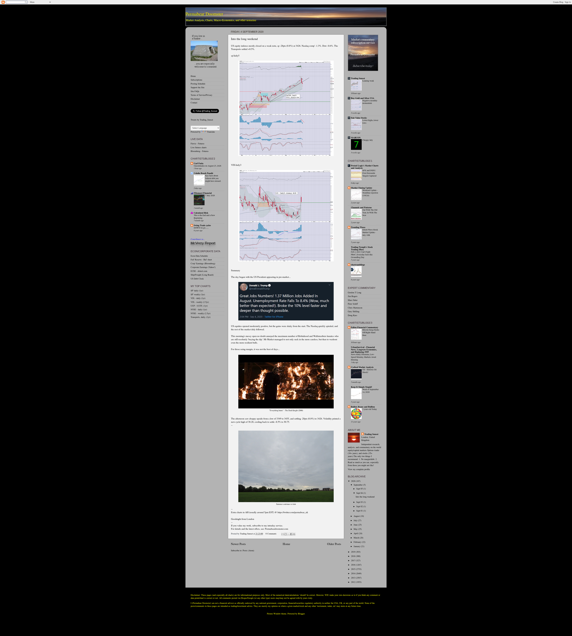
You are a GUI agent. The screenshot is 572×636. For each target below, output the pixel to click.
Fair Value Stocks (359, 117)
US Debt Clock (197, 278)
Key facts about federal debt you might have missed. (213, 178)
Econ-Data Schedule (199, 255)
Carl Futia (198, 163)
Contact (194, 102)
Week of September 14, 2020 (370, 390)
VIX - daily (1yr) (198, 298)
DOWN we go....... (201, 227)
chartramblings (358, 264)
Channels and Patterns (361, 207)
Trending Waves (358, 227)
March (357, 537)
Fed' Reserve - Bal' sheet (201, 259)
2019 (353, 551)
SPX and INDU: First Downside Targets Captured (369, 173)
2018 (353, 556)
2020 (353, 481)
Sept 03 (359, 502)
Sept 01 (359, 510)
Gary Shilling (353, 311)
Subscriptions (196, 79)
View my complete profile (359, 469)
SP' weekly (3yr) (198, 294)
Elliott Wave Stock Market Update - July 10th (370, 232)
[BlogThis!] (285, 534)
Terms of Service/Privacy (201, 95)
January (357, 546)
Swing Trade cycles (202, 225)
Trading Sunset (358, 78)
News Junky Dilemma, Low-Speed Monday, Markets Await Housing (363, 357)
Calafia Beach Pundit (203, 173)
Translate (211, 131)
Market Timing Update (361, 187)
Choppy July (367, 140)
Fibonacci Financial (203, 193)
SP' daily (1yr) (197, 290)
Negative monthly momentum (369, 102)
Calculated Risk (201, 212)
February (358, 542)
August (357, 516)
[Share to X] (288, 534)
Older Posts (334, 544)
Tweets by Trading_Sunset (202, 119)
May (356, 529)
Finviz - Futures (197, 143)
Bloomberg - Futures (200, 151)
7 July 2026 (210, 195)
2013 (353, 577)
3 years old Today (369, 409)
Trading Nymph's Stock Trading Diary (362, 248)
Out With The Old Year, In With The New (369, 213)
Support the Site (197, 87)
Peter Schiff (353, 303)
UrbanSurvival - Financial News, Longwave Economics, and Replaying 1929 (364, 349)
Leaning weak (368, 80)
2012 (353, 582)
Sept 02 (359, 506)
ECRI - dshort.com (199, 271)
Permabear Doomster (204, 14)
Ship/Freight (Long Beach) (202, 274)
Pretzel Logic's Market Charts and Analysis (365, 167)
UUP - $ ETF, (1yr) (199, 305)
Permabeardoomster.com (276, 528)
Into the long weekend (244, 39)
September (358, 484)
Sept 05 (359, 488)
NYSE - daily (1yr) (199, 309)
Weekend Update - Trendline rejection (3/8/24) (370, 193)
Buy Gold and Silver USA (362, 98)
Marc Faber (353, 300)
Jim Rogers (353, 296)
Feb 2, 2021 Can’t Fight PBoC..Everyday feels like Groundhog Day (362, 255)
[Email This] (282, 534)
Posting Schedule (198, 83)
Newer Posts (238, 544)
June (356, 524)
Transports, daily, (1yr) (200, 317)
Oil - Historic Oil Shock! (369, 371)
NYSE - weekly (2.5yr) (200, 313)
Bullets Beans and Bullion (363, 406)
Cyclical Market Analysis (362, 367)
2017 (353, 560)
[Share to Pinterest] (294, 534)
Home (286, 544)
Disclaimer (195, 98)
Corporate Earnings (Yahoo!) (203, 267)
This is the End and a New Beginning (204, 216)
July (356, 520)
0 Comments (271, 533)
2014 (353, 573)
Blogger (301, 613)
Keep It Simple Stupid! (361, 386)
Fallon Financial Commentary (364, 327)
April (356, 533)
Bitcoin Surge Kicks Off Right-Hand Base (370, 332)
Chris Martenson (355, 307)
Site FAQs (195, 91)
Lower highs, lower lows (370, 121)
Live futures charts (199, 147)
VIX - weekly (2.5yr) (200, 302)
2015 (353, 569)
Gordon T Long (354, 292)
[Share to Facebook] (291, 534)
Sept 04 (359, 493)
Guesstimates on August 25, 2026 (207, 165)
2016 (353, 564)
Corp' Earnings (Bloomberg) (203, 263)
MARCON (355, 137)
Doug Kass (352, 315)
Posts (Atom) (248, 550)
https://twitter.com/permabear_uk (293, 512)
